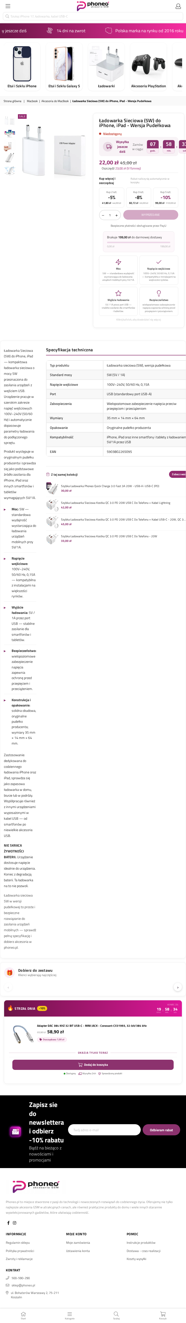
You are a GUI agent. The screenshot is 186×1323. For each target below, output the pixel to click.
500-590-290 (21, 1278)
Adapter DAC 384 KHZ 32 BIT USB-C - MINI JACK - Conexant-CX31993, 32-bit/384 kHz (92, 1026)
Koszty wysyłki (136, 1258)
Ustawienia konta (78, 1250)
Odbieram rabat (161, 1129)
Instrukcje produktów (141, 1242)
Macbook (32, 101)
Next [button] (87, 150)
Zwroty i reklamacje (19, 1258)
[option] (54, 150)
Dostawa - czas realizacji (144, 1250)
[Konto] (178, 6)
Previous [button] (21, 150)
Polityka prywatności (20, 1250)
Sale (22, 116)
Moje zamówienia (78, 1242)
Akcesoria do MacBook (55, 101)
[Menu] (8, 6)
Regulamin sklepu (18, 1242)
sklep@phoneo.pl (23, 1285)
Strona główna (12, 101)
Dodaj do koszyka (96, 1064)
